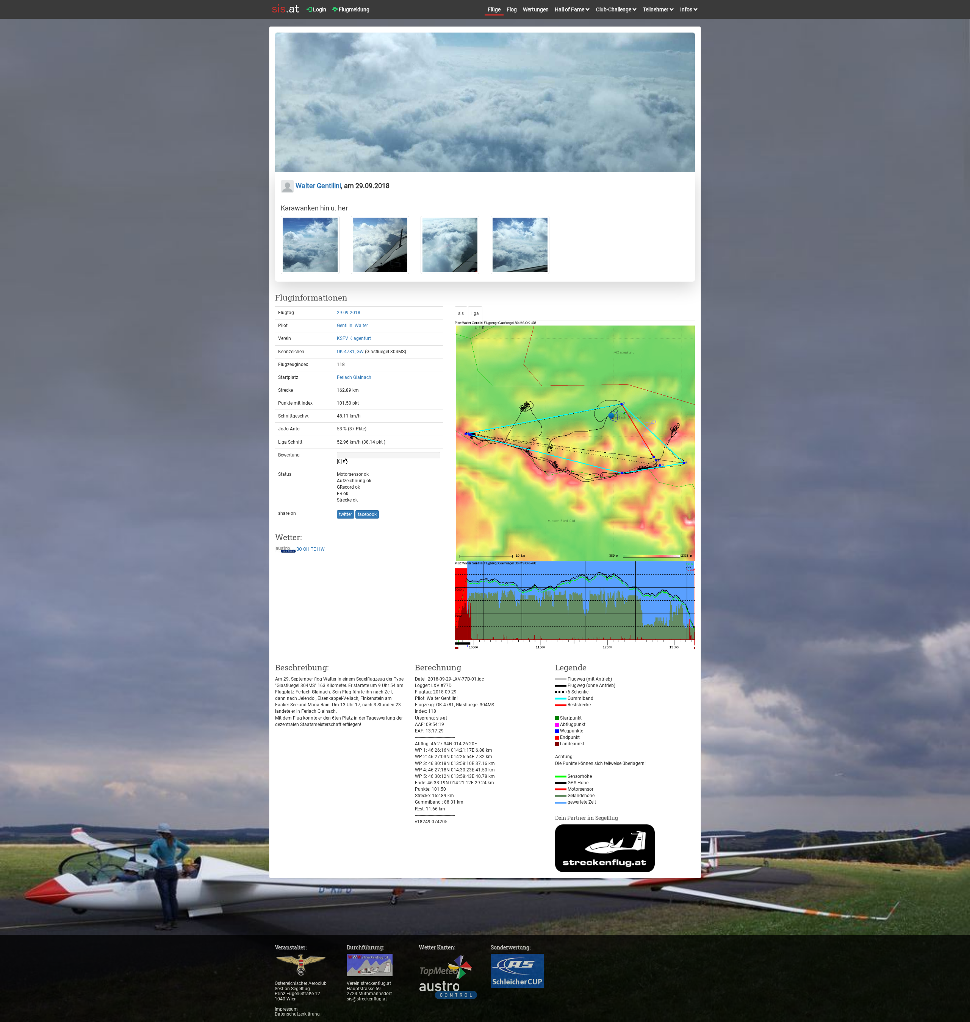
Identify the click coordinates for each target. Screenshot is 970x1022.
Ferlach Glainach (354, 377)
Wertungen (536, 9)
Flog (512, 9)
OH (306, 549)
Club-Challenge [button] (614, 9)
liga (475, 313)
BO (299, 549)
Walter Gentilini (317, 186)
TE (313, 549)
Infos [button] (686, 9)
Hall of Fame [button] (570, 9)
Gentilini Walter (352, 325)
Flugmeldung (353, 9)
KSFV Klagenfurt (354, 338)
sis (461, 313)
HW (321, 549)
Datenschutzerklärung (297, 1014)
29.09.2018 (348, 312)
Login (319, 9)
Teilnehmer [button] (656, 9)
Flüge (494, 9)
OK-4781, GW (350, 351)
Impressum (286, 1009)
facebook (367, 514)
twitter (345, 514)
